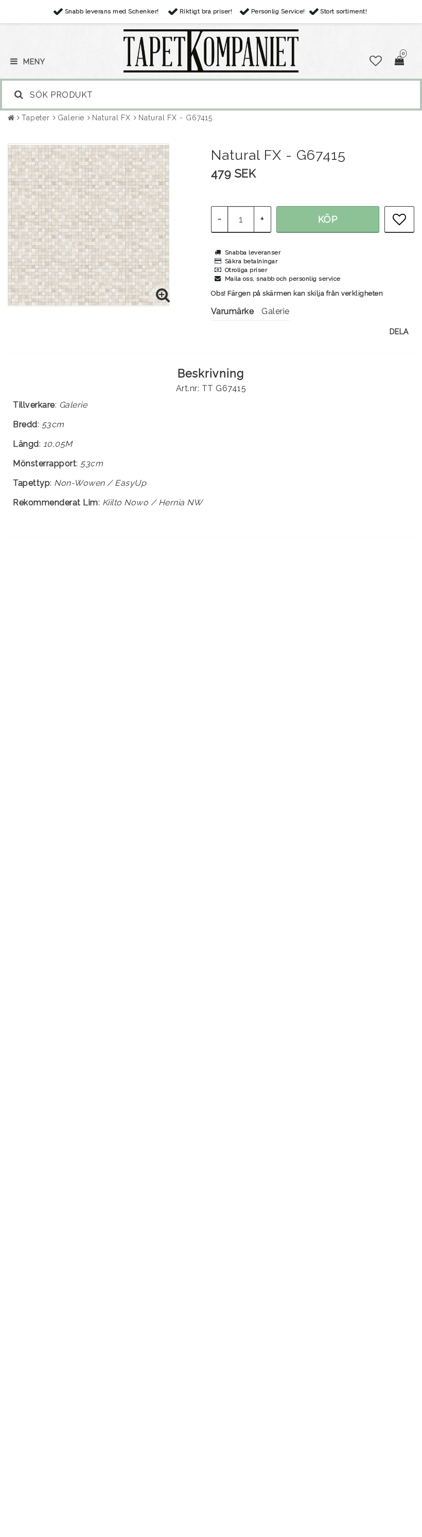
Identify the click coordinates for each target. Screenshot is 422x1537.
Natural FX (111, 118)
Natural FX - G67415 (175, 118)
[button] (376, 61)
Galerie (71, 118)
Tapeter (36, 118)
